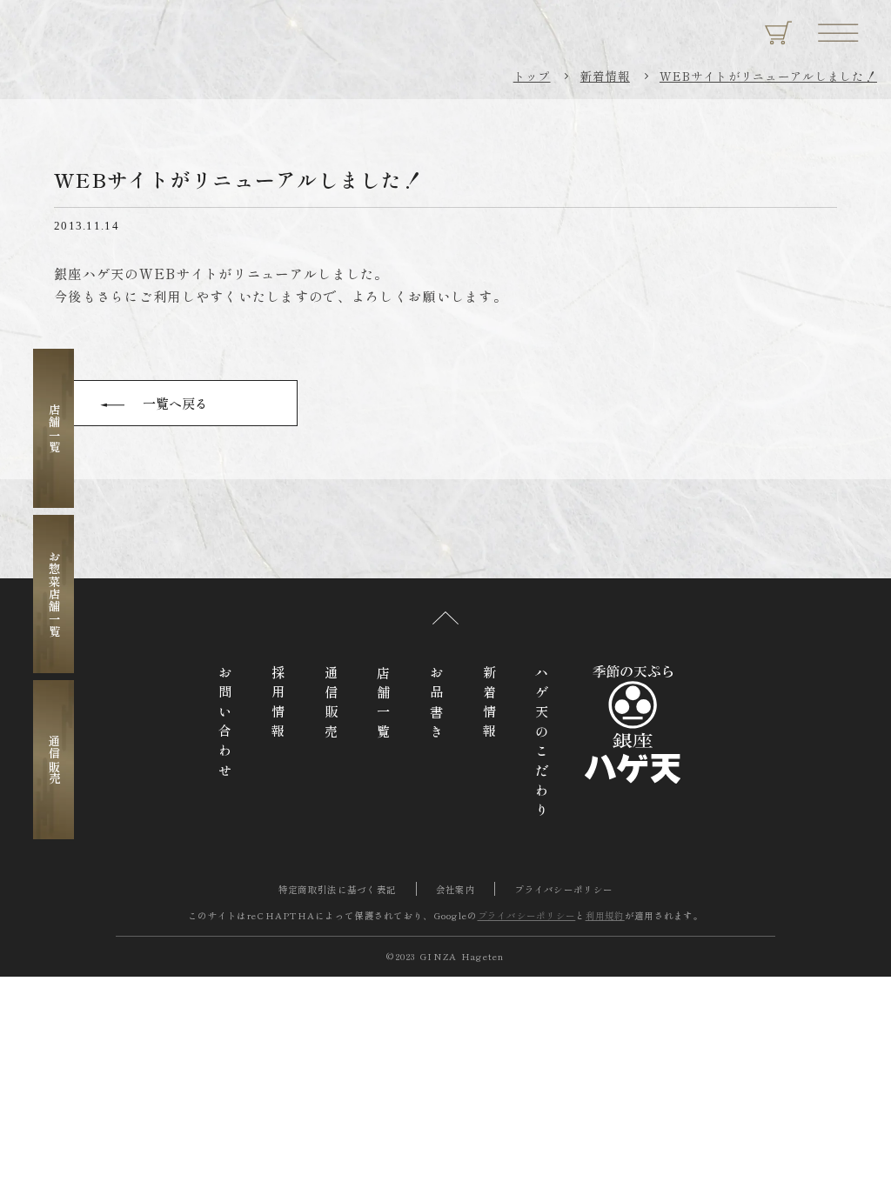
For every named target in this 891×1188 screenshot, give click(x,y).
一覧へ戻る (175, 402)
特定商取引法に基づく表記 (337, 889)
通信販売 (54, 759)
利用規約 (605, 915)
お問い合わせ (225, 724)
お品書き (436, 704)
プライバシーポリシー (563, 889)
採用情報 (278, 704)
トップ (532, 76)
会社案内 (455, 889)
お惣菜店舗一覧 (54, 594)
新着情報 (605, 76)
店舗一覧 (54, 428)
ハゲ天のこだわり (542, 744)
